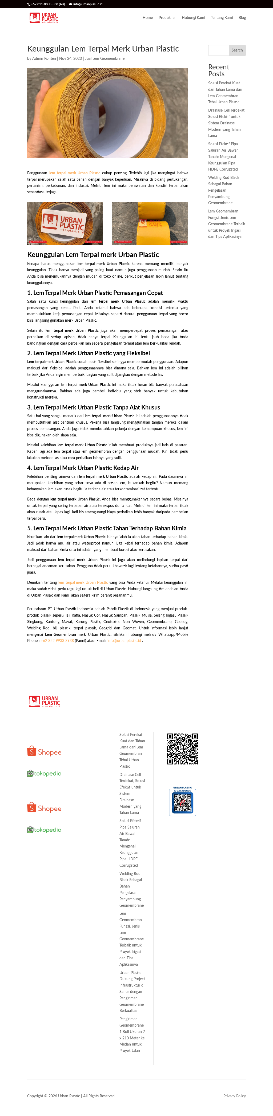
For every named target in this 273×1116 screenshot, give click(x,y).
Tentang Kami (222, 18)
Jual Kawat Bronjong (90, 883)
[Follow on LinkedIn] (31, 929)
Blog (242, 18)
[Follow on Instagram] (31, 940)
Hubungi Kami (193, 18)
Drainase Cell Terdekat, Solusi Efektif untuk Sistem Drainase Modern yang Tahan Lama (226, 123)
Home (148, 18)
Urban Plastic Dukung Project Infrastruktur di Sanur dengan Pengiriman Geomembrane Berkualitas (132, 992)
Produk (165, 18)
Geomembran (84, 735)
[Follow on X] (53, 940)
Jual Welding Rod (87, 920)
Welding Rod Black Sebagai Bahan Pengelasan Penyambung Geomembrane (223, 190)
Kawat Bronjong (86, 828)
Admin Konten (44, 59)
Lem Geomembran (88, 808)
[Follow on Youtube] (53, 929)
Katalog (172, 722)
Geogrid (79, 798)
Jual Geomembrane (89, 873)
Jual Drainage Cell (87, 863)
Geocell (79, 761)
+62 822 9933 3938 (57, 641)
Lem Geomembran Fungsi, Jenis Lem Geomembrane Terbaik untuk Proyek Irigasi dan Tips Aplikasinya (226, 224)
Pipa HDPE (82, 818)
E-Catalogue (175, 775)
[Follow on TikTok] (42, 940)
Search (237, 50)
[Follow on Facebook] (42, 929)
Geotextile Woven (88, 771)
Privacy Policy (234, 1096)
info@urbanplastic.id (124, 641)
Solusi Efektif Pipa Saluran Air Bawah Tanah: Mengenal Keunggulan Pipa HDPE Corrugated (223, 156)
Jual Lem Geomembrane (105, 59)
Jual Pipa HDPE (86, 910)
